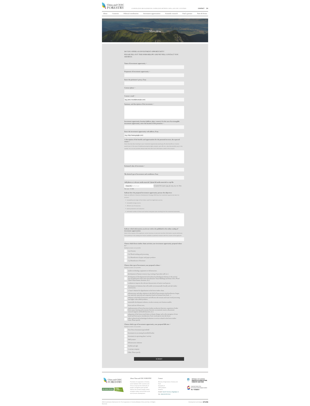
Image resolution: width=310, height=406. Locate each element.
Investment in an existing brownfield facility (141, 333)
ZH (207, 8)
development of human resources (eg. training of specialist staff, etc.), (148, 274)
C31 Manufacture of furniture (136, 261)
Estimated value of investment (134, 166)
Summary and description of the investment (139, 104)
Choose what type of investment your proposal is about (142, 265)
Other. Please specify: (134, 352)
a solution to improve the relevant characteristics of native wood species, (149, 283)
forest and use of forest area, (136, 305)
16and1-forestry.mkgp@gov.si (170, 392)
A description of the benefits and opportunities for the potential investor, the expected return (152, 141)
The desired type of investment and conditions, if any (141, 174)
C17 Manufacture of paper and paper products (141, 257)
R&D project (132, 339)
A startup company (133, 349)
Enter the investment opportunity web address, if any (141, 132)
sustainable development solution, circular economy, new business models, (150, 302)
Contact (201, 8)
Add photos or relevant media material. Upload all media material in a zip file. (149, 182)
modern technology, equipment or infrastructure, (142, 271)
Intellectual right (133, 346)
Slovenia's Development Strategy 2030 (146, 195)
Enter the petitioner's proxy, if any (135, 80)
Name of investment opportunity (135, 63)
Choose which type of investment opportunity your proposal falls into (147, 324)
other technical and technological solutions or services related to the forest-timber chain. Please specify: (152, 319)
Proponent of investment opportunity (137, 72)
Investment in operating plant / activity (139, 336)
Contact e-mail (129, 96)
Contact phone (129, 88)
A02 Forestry (132, 251)
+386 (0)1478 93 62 (165, 394)
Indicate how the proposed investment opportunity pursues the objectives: (148, 193)
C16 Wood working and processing (138, 254)
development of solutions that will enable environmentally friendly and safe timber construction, (152, 287)
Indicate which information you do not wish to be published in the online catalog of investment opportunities (151, 230)
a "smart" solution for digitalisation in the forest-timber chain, (146, 290)
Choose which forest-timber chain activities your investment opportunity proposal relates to (153, 245)
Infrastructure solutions (135, 343)
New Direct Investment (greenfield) (138, 330)
